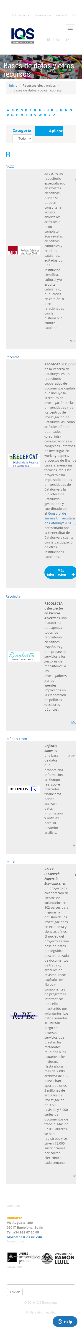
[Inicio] (22, 36)
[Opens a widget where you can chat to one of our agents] (64, 1322)
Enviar (15, 1292)
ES (48, 39)
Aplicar (56, 130)
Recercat (12, 357)
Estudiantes (19, 15)
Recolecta (13, 596)
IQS (74, 15)
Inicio (13, 85)
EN (67, 39)
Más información (56, 572)
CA (58, 39)
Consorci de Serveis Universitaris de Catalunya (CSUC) (60, 518)
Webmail (61, 15)
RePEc (10, 862)
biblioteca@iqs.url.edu (24, 1237)
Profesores (42, 15)
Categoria (22, 130)
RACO (10, 166)
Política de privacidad (41, 1312)
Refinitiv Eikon (16, 739)
